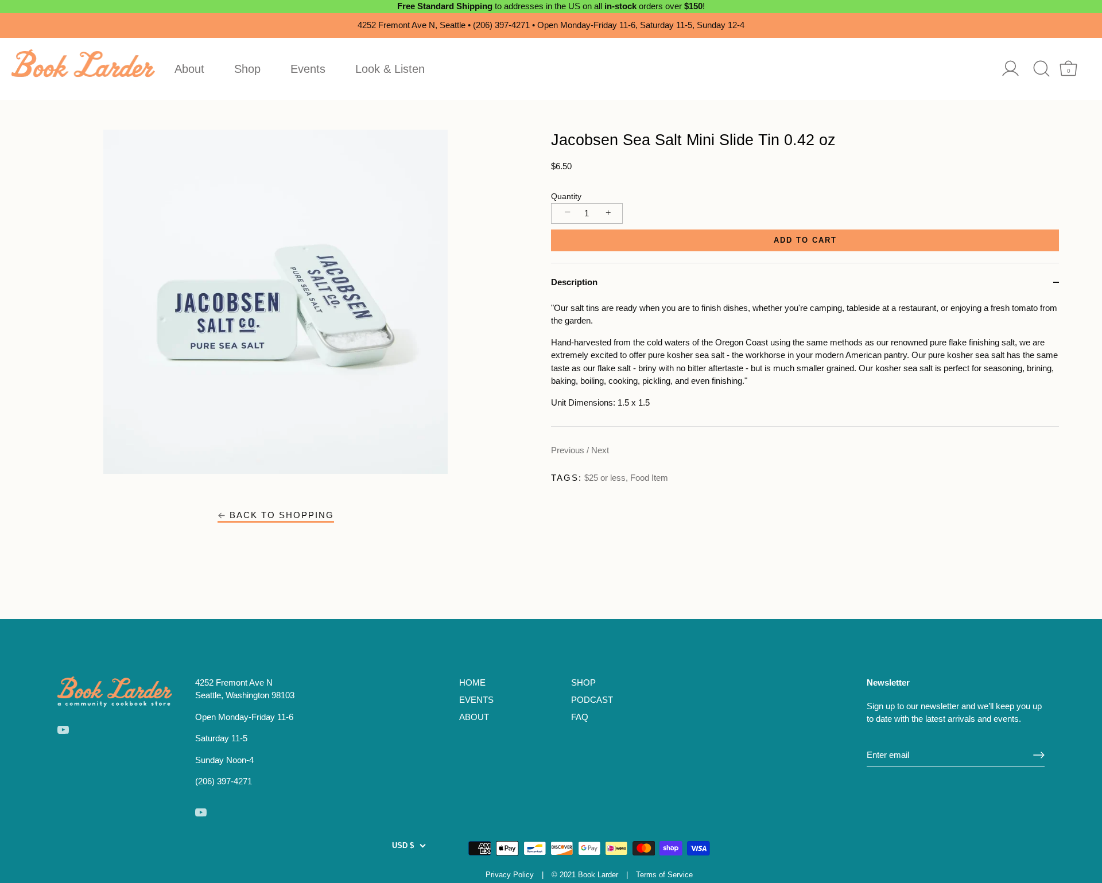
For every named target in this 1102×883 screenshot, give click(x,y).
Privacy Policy (510, 874)
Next (600, 450)
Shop (247, 69)
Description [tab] (574, 282)
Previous (569, 450)
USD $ (403, 845)
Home (472, 682)
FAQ (579, 717)
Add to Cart (805, 240)
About (189, 69)
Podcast (592, 700)
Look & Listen (390, 69)
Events (307, 69)
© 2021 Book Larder (585, 874)
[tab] (805, 364)
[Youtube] (63, 729)
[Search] (1041, 69)
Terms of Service (664, 874)
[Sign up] (1039, 755)
